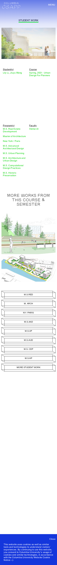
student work (28, 20)
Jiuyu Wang (16, 72)
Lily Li (6, 72)
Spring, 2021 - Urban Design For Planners (39, 74)
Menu (51, 4)
